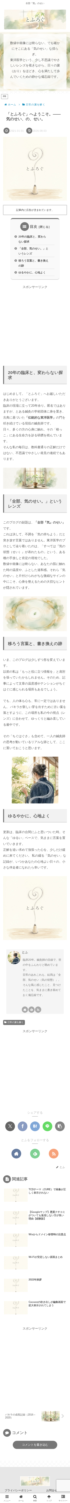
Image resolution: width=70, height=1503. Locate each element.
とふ (25, 952)
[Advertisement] (35, 325)
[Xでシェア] (10, 1126)
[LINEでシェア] (47, 1126)
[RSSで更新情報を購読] (38, 1009)
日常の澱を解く (15, 1022)
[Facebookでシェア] (22, 1126)
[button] (60, 1126)
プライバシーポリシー (18, 1490)
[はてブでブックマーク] (35, 1126)
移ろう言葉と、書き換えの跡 (33, 263)
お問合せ (51, 1490)
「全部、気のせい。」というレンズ (33, 251)
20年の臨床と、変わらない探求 (32, 239)
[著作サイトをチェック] (25, 1009)
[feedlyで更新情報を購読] (31, 1009)
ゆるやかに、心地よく (32, 272)
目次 (33, 227)
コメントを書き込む (35, 1444)
